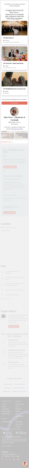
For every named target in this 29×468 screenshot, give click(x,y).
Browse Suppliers (14, 103)
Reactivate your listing (17, 129)
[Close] (26, 2)
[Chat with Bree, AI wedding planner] (24, 463)
